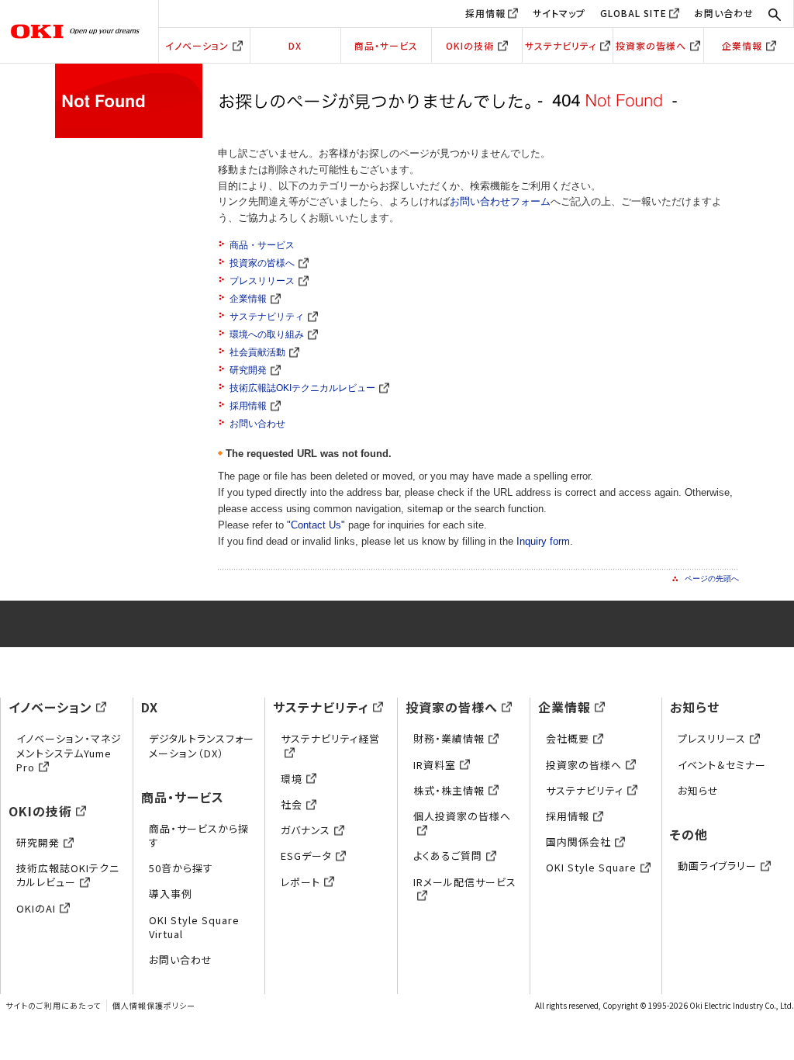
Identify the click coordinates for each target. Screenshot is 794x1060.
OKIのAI (36, 908)
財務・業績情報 (449, 738)
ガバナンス (305, 830)
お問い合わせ (724, 12)
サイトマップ (559, 12)
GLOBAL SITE (633, 12)
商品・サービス (386, 45)
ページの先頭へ (712, 578)
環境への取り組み (267, 334)
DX (295, 45)
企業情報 (742, 45)
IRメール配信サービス (464, 882)
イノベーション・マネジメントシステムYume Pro (69, 752)
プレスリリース (262, 280)
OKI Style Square (591, 867)
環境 (291, 778)
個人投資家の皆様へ (462, 816)
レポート (300, 882)
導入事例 (170, 893)
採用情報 (485, 12)
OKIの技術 (470, 45)
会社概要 (567, 738)
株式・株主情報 (449, 790)
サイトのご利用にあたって (53, 1005)
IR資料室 (434, 764)
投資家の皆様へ (651, 45)
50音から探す (181, 868)
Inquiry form (543, 541)
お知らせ (695, 707)
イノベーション (197, 45)
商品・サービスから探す (199, 835)
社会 (291, 804)
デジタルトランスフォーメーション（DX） (201, 745)
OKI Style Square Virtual (194, 927)
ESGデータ (306, 855)
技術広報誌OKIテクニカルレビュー (302, 388)
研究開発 (248, 370)
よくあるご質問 (447, 855)
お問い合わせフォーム (500, 201)
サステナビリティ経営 (330, 738)
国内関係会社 (578, 841)
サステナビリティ (560, 45)
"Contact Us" (316, 525)
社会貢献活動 (257, 352)
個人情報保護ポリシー (153, 1005)
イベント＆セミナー (722, 764)
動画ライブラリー (717, 865)
